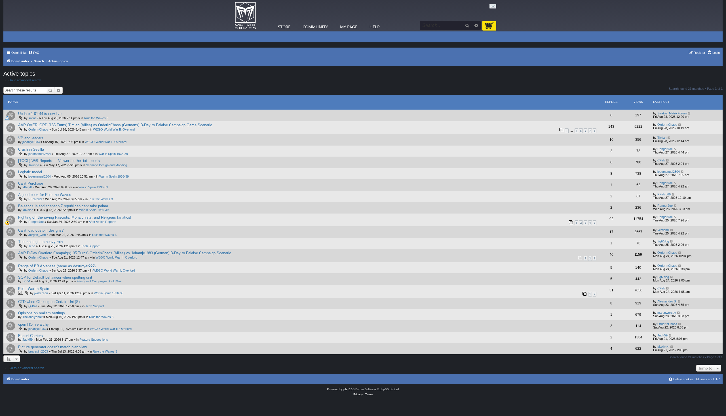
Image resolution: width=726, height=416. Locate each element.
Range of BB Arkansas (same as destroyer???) (57, 266)
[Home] (245, 15)
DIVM (26, 281)
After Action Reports (102, 221)
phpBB (348, 389)
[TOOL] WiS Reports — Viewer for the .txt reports (59, 161)
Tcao (31, 246)
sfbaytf (27, 187)
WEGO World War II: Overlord (114, 129)
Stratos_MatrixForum (672, 113)
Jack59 (27, 339)
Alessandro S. (667, 301)
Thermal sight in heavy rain (40, 242)
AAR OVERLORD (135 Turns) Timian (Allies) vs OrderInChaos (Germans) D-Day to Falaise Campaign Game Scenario (115, 125)
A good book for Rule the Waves (44, 195)
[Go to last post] (689, 113)
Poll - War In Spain (33, 289)
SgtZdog (663, 241)
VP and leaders (30, 138)
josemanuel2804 (39, 153)
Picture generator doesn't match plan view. (53, 347)
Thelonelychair (32, 317)
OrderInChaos (38, 129)
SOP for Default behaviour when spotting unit (55, 277)
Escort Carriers (30, 336)
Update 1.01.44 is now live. (40, 114)
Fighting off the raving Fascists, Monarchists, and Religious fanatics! (74, 217)
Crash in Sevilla (31, 149)
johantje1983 (31, 142)
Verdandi (663, 230)
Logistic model (30, 172)
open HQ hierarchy (33, 324)
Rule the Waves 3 (96, 118)
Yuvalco (27, 210)
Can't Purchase (30, 183)
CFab (661, 160)
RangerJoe (665, 149)
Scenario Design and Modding (106, 165)
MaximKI (663, 346)
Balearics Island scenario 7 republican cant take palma (63, 206)
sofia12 (33, 118)
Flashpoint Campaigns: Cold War (99, 281)
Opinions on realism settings (41, 313)
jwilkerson (41, 293)
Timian (661, 137)
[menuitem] (33, 52)
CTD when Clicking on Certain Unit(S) (49, 302)
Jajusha (33, 165)
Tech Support (90, 246)
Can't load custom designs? (41, 230)
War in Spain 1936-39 (113, 153)
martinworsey (666, 312)
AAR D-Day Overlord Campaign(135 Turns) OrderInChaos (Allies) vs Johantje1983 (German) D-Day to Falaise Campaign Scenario (124, 253)
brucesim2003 (38, 351)
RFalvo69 (35, 199)
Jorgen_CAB (37, 234)
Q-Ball (32, 306)
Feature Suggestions (93, 339)
